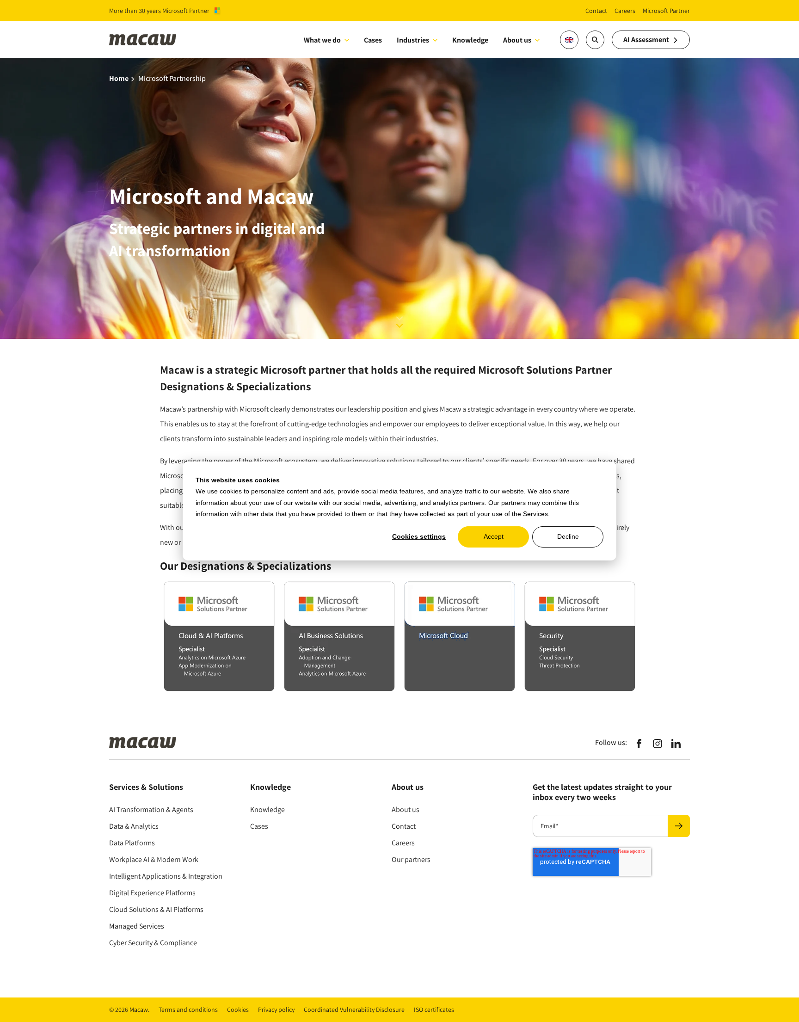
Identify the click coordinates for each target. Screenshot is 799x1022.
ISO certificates (434, 1009)
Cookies (238, 1009)
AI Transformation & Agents (151, 809)
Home (119, 78)
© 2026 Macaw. (129, 1009)
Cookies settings (419, 537)
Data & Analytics (134, 826)
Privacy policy (276, 1009)
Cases (259, 826)
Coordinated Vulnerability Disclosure (354, 1009)
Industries (413, 40)
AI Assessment (646, 39)
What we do (322, 40)
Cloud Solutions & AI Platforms (156, 909)
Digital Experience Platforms (152, 893)
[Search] (595, 40)
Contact (404, 826)
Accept (494, 537)
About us (517, 40)
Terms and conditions (188, 1009)
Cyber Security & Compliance (153, 943)
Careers (403, 843)
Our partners (411, 859)
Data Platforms (132, 843)
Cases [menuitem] (373, 40)
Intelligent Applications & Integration (165, 876)
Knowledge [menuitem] (470, 40)
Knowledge (267, 809)
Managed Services (136, 926)
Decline (568, 537)
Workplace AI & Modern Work (153, 859)
